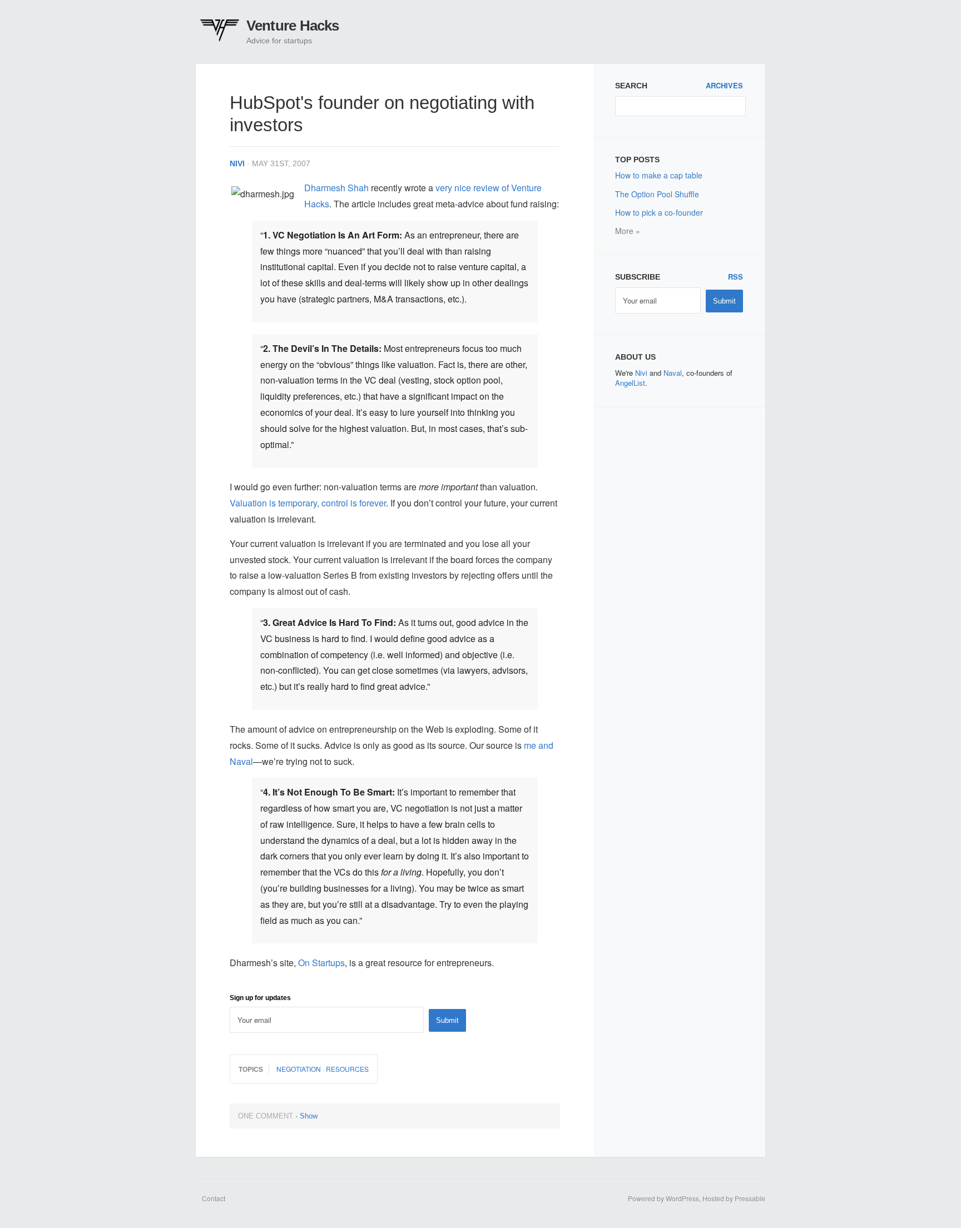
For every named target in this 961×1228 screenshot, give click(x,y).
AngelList (630, 382)
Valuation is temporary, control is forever (308, 502)
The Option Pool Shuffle (657, 194)
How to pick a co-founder (659, 212)
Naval (672, 372)
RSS (735, 277)
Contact (213, 1198)
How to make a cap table (658, 175)
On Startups (321, 962)
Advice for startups (279, 40)
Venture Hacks (292, 25)
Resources (347, 1068)
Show (309, 1116)
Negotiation (298, 1068)
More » (627, 231)
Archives (724, 86)
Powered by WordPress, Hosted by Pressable (696, 1198)
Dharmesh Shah (336, 187)
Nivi (237, 163)
